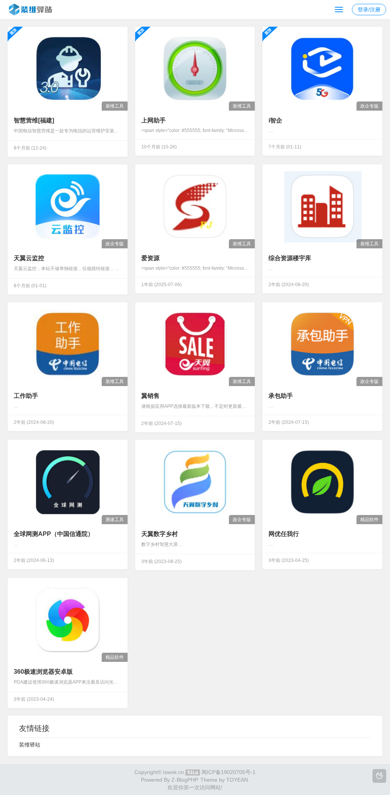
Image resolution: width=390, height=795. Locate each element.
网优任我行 (284, 534)
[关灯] (379, 776)
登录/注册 (369, 9)
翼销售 (150, 396)
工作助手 (26, 396)
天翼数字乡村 (159, 534)
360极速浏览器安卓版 (43, 671)
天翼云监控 (29, 258)
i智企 (275, 120)
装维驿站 (29, 745)
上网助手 (153, 120)
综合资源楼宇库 (290, 258)
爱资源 (150, 258)
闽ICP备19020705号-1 (228, 772)
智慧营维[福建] (34, 120)
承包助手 (281, 396)
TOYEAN (237, 780)
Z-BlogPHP (184, 780)
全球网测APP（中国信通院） (54, 534)
